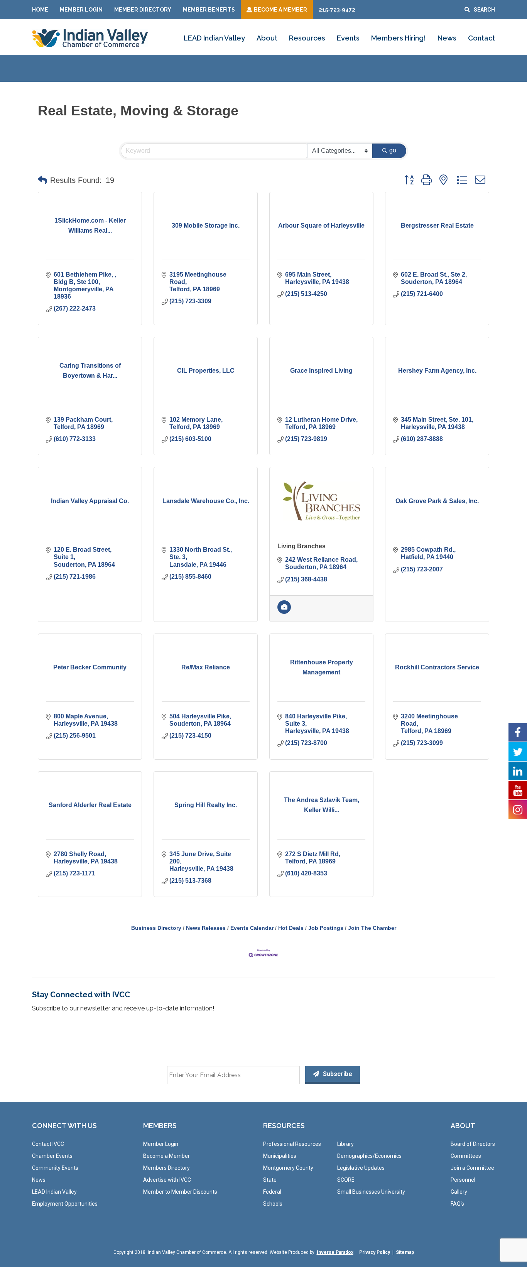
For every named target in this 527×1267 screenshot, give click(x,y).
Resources (307, 38)
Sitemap (405, 1252)
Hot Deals (291, 928)
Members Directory (166, 1168)
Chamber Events (52, 1156)
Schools (272, 1204)
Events (348, 38)
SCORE (346, 1180)
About (267, 38)
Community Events (55, 1168)
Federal (272, 1192)
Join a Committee (472, 1168)
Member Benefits (209, 10)
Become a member (280, 10)
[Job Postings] (284, 611)
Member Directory (142, 10)
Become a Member (166, 1156)
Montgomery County (288, 1168)
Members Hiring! (398, 38)
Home (40, 10)
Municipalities (279, 1156)
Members (160, 1126)
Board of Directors (473, 1144)
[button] (42, 180)
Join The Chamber (372, 928)
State (270, 1180)
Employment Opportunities (65, 1204)
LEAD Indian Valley (214, 38)
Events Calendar (252, 928)
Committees (466, 1156)
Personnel (463, 1180)
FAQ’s (457, 1204)
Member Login (81, 10)
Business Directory (156, 928)
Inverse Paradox (335, 1252)
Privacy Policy (374, 1252)
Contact (481, 38)
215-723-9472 (337, 10)
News (446, 38)
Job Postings (325, 928)
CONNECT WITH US (64, 1126)
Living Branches (301, 546)
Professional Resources (292, 1144)
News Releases (206, 928)
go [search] (392, 150)
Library (345, 1144)
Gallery (459, 1192)
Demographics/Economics (369, 1156)
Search (484, 10)
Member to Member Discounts (180, 1192)
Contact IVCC (48, 1144)
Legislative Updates (361, 1168)
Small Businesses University (371, 1192)
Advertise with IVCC (167, 1180)
